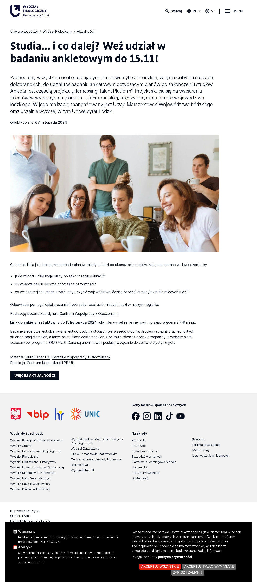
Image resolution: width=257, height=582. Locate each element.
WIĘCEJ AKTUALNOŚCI (34, 375)
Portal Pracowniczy (145, 451)
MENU (238, 11)
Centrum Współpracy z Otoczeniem (89, 313)
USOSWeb (139, 446)
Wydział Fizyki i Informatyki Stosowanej (37, 467)
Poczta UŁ (139, 440)
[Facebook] (137, 416)
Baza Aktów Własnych (147, 456)
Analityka (25, 547)
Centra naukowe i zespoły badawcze (96, 459)
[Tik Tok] (170, 416)
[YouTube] (182, 416)
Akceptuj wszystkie (160, 566)
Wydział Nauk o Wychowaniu (30, 484)
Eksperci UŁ (140, 467)
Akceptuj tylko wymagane (209, 566)
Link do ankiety (23, 322)
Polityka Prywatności (146, 473)
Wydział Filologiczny (24, 456)
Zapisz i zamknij (187, 572)
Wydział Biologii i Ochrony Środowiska (36, 440)
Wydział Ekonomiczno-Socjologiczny (35, 451)
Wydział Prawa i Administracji (30, 489)
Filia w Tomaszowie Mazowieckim (94, 454)
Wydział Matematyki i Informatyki (32, 473)
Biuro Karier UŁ (37, 357)
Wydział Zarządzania (85, 448)
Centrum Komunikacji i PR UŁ (50, 363)
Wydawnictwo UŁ (83, 470)
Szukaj (176, 11)
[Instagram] (148, 416)
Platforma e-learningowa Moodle (154, 462)
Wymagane (26, 531)
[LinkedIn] (159, 416)
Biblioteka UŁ (80, 465)
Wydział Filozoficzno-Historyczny (33, 462)
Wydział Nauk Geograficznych (30, 478)
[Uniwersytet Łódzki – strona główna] (40, 11)
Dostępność (140, 478)
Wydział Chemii (21, 446)
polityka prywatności (175, 557)
